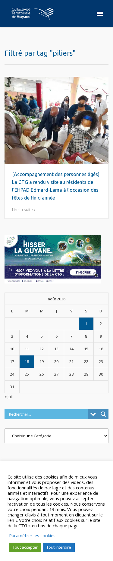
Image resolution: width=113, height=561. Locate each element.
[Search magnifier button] (103, 414)
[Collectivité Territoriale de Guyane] (32, 13)
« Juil (9, 396)
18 (27, 361)
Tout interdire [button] (58, 547)
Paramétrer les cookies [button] (32, 535)
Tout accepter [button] (25, 547)
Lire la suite (22, 209)
